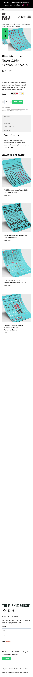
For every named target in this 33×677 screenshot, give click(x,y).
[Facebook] (4, 610)
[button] (5, 42)
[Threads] (13, 610)
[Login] (19, 17)
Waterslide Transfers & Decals (16, 110)
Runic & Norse (22, 109)
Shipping (5, 669)
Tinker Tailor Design (24, 672)
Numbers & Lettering (15, 109)
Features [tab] (6, 120)
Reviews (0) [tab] (7, 130)
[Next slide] (5, 36)
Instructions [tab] (7, 123)
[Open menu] (29, 16)
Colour (4, 94)
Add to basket (18, 102)
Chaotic (8, 109)
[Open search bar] (3, 9)
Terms (26, 669)
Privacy (22, 669)
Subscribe (6, 659)
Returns (11, 669)
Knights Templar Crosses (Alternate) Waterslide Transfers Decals (13, 328)
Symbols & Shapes (6, 110)
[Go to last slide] (5, 31)
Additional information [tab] (9, 127)
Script (27, 109)
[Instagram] (9, 610)
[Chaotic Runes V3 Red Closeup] (19, 39)
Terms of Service (11, 654)
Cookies (16, 669)
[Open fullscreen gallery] (29, 49)
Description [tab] (7, 116)
